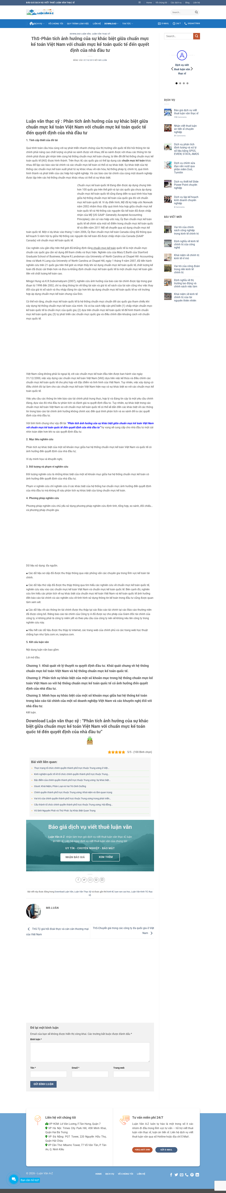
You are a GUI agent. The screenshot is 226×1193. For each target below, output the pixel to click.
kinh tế (110, 891)
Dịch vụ (38, 23)
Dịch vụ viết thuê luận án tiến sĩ (182, 69)
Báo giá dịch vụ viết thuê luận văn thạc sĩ (186, 112)
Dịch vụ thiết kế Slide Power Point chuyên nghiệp (186, 184)
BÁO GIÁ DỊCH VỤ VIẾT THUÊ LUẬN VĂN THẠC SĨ (50, 2)
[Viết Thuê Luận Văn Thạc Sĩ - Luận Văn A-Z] (40, 12)
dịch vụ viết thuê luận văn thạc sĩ (106, 836)
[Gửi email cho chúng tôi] (181, 1175)
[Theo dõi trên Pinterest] (192, 1175)
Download (110, 23)
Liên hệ (196, 2)
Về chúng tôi (161, 2)
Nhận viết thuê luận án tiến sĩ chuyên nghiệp (185, 128)
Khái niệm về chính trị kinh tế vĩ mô (186, 257)
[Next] (191, 68)
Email (75, 1067)
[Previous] (173, 68)
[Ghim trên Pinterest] (96, 880)
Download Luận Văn (80, 34)
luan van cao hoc (122, 891)
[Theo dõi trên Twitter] (176, 1175)
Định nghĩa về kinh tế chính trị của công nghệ (186, 244)
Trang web (118, 1067)
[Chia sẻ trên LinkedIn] (102, 880)
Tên (33, 1067)
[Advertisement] (90, 94)
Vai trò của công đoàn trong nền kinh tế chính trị (187, 269)
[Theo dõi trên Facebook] (171, 1175)
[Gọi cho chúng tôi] (186, 1175)
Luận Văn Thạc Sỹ (101, 34)
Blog (187, 2)
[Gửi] (196, 12)
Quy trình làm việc (78, 23)
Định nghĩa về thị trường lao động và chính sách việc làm (185, 283)
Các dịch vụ (176, 2)
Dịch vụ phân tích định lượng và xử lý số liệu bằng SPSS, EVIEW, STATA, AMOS (186, 149)
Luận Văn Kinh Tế (139, 891)
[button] (139, 2)
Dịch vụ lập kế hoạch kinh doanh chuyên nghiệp (186, 200)
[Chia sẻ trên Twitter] (84, 880)
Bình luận (36, 1039)
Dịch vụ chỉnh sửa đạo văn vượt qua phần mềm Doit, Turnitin (184, 167)
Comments (180, 117)
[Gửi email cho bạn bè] (90, 880)
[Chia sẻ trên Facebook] (78, 880)
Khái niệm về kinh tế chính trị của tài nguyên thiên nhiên (185, 297)
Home (149, 2)
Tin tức (126, 23)
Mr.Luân (102, 60)
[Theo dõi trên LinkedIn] (197, 1175)
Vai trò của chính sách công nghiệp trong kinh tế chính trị (186, 230)
